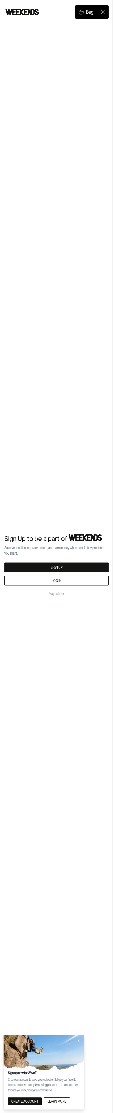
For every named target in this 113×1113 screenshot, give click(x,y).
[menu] (103, 12)
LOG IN (56, 580)
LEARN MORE (56, 1101)
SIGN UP (57, 567)
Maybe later (56, 593)
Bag (89, 12)
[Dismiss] (78, 1040)
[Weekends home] (22, 12)
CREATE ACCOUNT (24, 1101)
